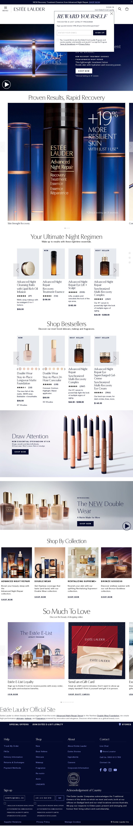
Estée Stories (74, 751)
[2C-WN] (45, 369)
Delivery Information (13, 757)
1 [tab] (64, 228)
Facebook (101, 769)
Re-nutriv (40, 773)
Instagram (110, 769)
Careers (71, 762)
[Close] (112, 14)
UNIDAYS (40, 784)
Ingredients (73, 757)
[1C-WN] (57, 369)
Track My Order (11, 746)
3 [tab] (68, 228)
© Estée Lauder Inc (120, 822)
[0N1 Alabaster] (24, 369)
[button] (16, 270)
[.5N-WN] (53, 369)
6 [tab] (70, 702)
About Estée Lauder (77, 746)
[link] (28, 263)
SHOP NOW (81, 2)
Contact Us (105, 762)
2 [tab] (66, 228)
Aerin (38, 779)
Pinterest (105, 769)
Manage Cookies (73, 822)
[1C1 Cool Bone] (36, 369)
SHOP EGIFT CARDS (79, 694)
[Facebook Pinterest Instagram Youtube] (113, 769)
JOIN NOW (13, 694)
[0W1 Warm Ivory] (28, 369)
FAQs (6, 751)
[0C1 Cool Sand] (20, 369)
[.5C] (49, 369)
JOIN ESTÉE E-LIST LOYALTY (47, 724)
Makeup (39, 762)
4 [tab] (66, 702)
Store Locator (109, 751)
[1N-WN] (62, 369)
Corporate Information (78, 768)
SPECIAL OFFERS (19, 724)
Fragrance (40, 768)
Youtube (115, 770)
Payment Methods (12, 768)
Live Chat (104, 746)
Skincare (40, 757)
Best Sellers (41, 751)
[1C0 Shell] (32, 369)
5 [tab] (68, 702)
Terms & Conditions (67, 44)
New (38, 746)
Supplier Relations (13, 822)
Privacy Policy (84, 44)
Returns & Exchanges (14, 762)
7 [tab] (72, 702)
